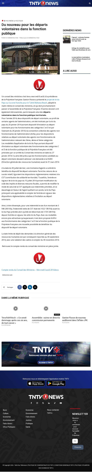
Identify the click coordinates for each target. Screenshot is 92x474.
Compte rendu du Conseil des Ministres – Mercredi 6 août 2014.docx (30, 270)
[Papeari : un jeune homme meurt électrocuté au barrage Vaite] (67, 39)
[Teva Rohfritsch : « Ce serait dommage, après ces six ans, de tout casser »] (16, 309)
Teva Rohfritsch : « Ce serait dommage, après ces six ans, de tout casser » (14, 320)
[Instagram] (37, 403)
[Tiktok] (55, 403)
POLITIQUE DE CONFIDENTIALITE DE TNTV (41, 465)
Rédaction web (7, 275)
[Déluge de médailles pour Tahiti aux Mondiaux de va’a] (67, 49)
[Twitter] (43, 403)
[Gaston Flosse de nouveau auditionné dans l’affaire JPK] (76, 309)
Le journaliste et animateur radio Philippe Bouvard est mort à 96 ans (81, 59)
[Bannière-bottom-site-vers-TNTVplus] (46, 366)
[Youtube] (60, 403)
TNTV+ (50, 413)
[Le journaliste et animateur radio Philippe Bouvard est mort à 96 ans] (67, 59)
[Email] (35, 287)
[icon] (3, 21)
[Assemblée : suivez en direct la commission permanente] (46, 309)
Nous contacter (53, 410)
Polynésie (9, 21)
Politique (19, 21)
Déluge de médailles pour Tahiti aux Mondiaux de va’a (81, 49)
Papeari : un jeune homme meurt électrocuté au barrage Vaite (80, 39)
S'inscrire (77, 447)
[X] (25, 287)
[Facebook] (19, 287)
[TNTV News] (46, 397)
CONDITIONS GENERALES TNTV (64, 465)
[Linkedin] (30, 287)
